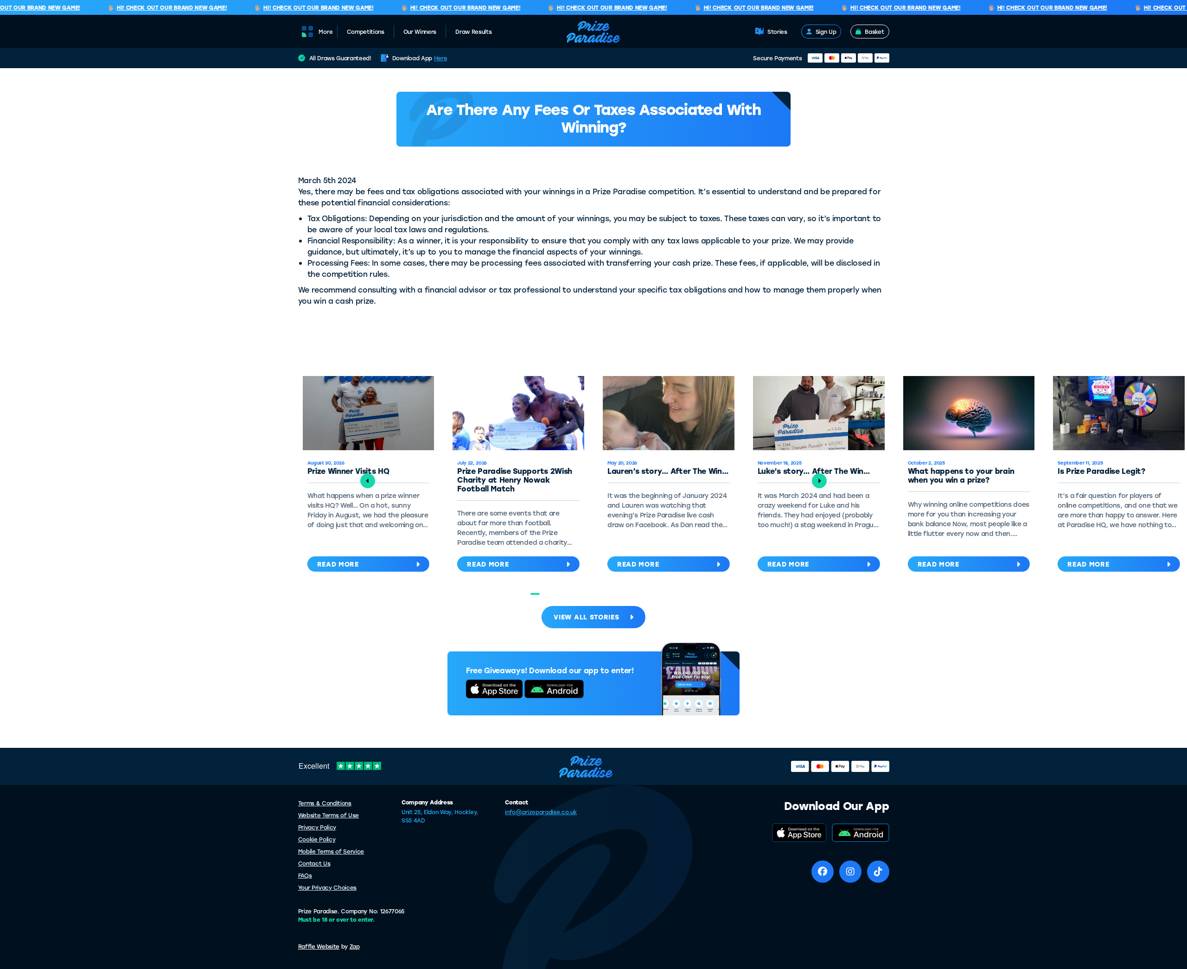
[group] (518, 476)
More (326, 31)
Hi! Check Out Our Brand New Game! (160, 8)
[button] (535, 594)
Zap (355, 946)
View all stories (586, 616)
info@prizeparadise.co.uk (540, 812)
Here (440, 58)
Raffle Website (319, 946)
